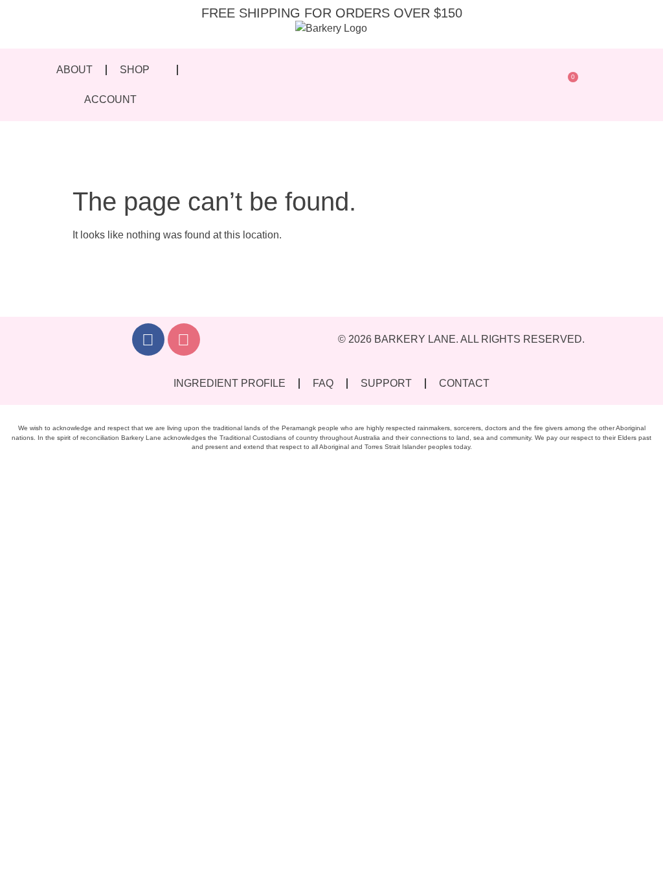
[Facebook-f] (148, 339)
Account (110, 99)
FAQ (323, 383)
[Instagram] (184, 339)
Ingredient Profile (230, 383)
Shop (135, 69)
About (74, 69)
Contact (464, 383)
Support (386, 383)
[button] (540, 85)
